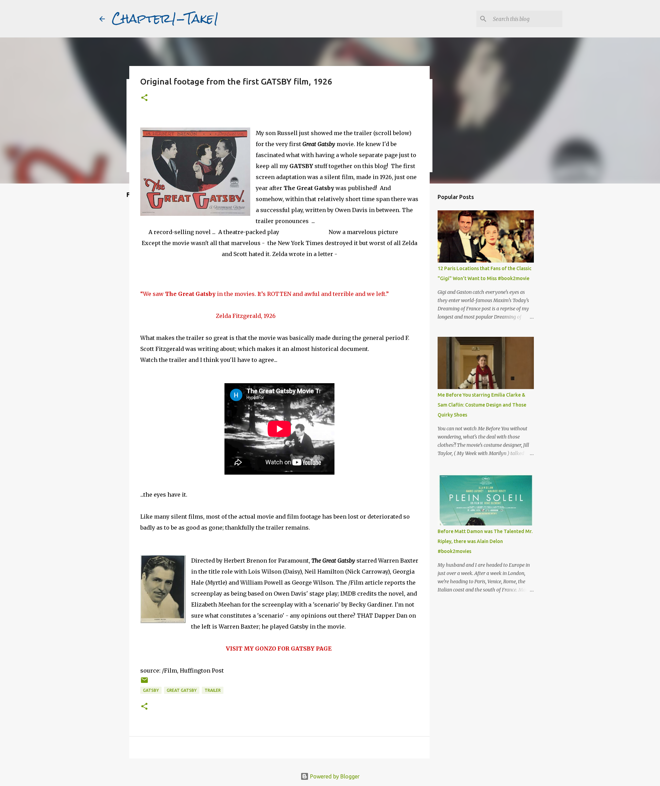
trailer (213, 690)
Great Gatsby (182, 690)
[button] (144, 98)
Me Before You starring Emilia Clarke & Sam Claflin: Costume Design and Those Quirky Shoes (482, 405)
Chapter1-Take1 (165, 18)
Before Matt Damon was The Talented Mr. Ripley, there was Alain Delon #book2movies (485, 541)
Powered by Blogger (334, 776)
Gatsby (151, 690)
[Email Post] (144, 682)
